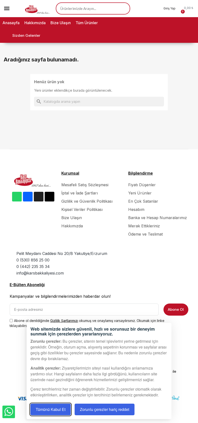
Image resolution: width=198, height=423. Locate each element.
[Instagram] (38, 196)
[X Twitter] (49, 196)
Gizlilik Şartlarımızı (64, 321)
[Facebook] (28, 196)
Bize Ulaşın (60, 22)
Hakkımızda (35, 22)
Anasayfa (11, 22)
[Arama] (124, 8)
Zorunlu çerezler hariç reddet (104, 409)
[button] (16, 8)
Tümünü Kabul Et (50, 409)
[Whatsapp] (17, 196)
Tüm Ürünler (87, 22)
